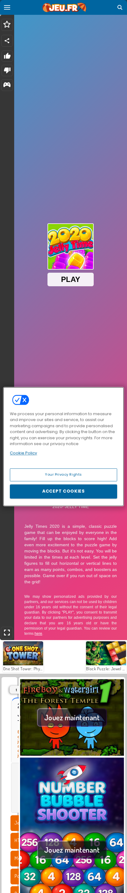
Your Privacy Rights (63, 474)
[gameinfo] (7, 85)
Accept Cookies (63, 491)
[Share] (7, 41)
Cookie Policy (23, 453)
